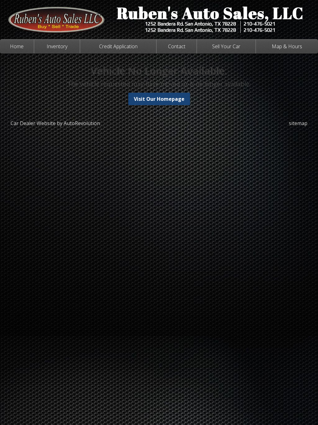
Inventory (57, 46)
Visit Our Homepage (159, 99)
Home (17, 46)
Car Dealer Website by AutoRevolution (55, 123)
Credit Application (118, 46)
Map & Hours (287, 46)
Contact (176, 46)
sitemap (298, 123)
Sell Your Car (226, 46)
